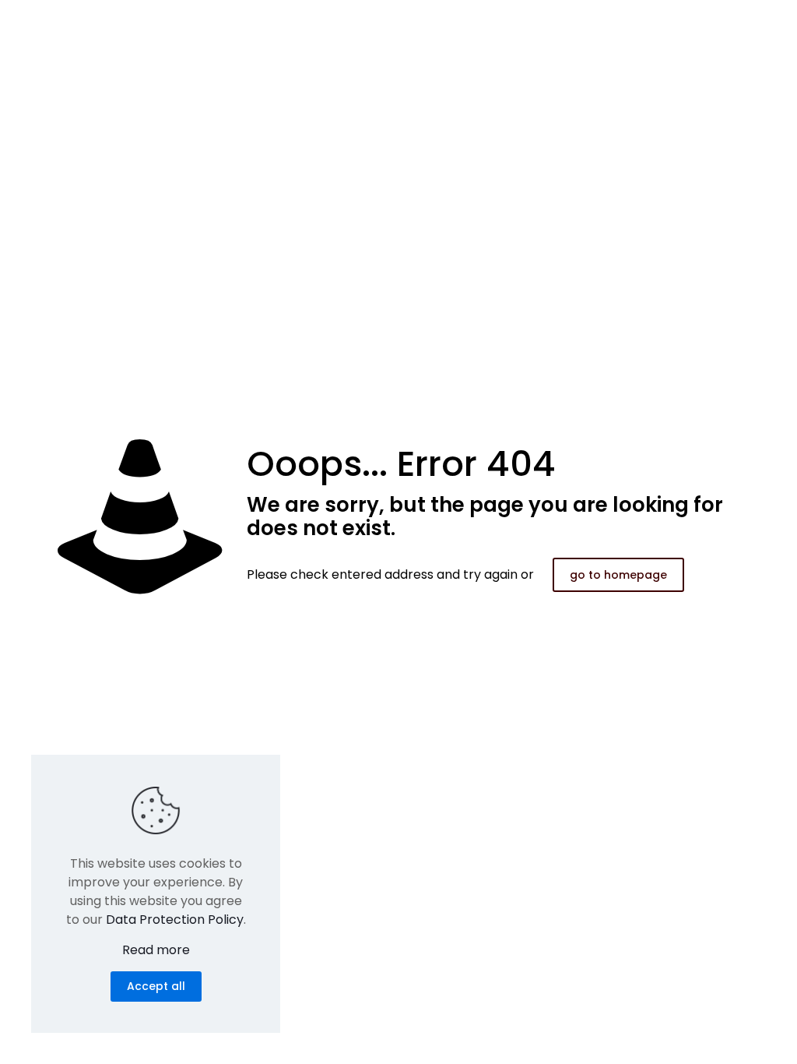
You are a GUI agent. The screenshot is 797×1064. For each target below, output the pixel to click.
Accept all (156, 986)
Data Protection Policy (175, 919)
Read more (156, 950)
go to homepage (618, 575)
